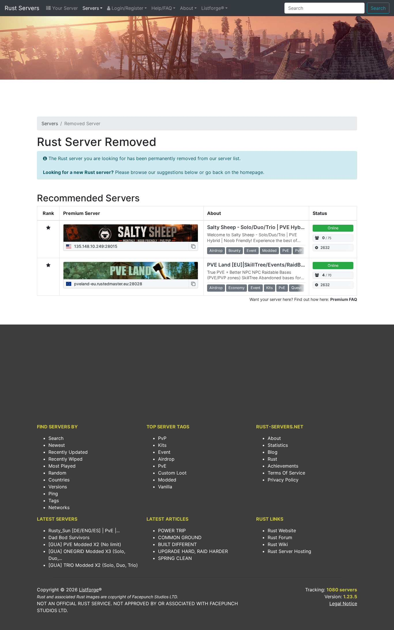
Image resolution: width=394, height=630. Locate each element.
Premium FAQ (343, 299)
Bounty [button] (234, 250)
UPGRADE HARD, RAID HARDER (193, 551)
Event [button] (251, 250)
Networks (59, 507)
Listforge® (212, 8)
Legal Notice (343, 603)
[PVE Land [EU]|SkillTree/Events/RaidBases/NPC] (130, 270)
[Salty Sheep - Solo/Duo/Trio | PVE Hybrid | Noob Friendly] (130, 233)
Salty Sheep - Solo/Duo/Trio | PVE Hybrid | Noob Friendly (276, 227)
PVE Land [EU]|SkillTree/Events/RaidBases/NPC (266, 265)
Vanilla (165, 487)
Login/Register (126, 8)
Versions (57, 487)
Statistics (278, 445)
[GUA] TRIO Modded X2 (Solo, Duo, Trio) (93, 565)
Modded (167, 480)
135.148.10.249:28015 (95, 246)
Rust (272, 459)
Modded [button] (269, 250)
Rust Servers (22, 8)
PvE (162, 466)
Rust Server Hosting (289, 551)
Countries (59, 480)
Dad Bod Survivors (68, 537)
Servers (90, 8)
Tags (53, 500)
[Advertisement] (197, 99)
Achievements (283, 466)
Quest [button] (296, 288)
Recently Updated (68, 452)
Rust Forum (280, 537)
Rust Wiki (278, 544)
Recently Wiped (65, 459)
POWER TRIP (172, 530)
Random (57, 473)
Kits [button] (269, 288)
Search (378, 8)
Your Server (64, 8)
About (186, 8)
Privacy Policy (283, 480)
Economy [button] (236, 288)
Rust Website (282, 530)
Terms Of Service (286, 473)
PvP (162, 438)
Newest (56, 445)
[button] (193, 246)
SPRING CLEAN (175, 558)
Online (333, 228)
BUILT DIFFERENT (177, 544)
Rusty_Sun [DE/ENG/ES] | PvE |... (84, 530)
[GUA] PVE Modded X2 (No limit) (84, 544)
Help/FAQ (161, 8)
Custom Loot (172, 473)
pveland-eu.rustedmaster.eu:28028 (107, 283)
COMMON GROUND (180, 537)
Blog (272, 452)
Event (164, 452)
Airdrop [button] (216, 250)
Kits (162, 445)
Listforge (89, 589)
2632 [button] (325, 247)
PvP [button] (298, 250)
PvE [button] (285, 250)
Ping (53, 493)
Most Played (62, 466)
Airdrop (166, 459)
